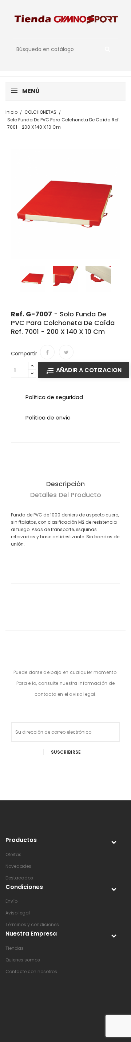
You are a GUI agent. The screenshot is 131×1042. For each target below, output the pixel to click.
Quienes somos (22, 960)
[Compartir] (47, 352)
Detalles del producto (65, 494)
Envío (11, 901)
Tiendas (14, 948)
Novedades (18, 866)
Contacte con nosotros (31, 971)
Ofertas (13, 854)
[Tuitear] (66, 352)
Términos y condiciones (32, 924)
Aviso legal (17, 913)
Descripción (65, 483)
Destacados (19, 878)
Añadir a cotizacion (88, 370)
